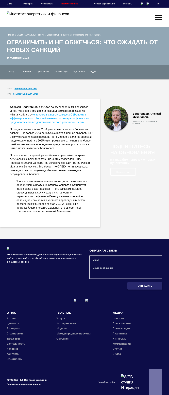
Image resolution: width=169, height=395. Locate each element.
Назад (11, 72)
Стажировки (47, 4)
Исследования (66, 323)
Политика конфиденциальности (24, 384)
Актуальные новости (35, 35)
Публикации (79, 72)
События (62, 338)
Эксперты (28, 4)
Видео (93, 72)
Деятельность (16, 343)
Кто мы (11, 318)
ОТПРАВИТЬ (145, 285)
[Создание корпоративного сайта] (131, 382)
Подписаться (123, 172)
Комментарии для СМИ (25, 94)
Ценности (13, 323)
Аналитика (120, 333)
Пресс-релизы (43, 72)
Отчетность (14, 359)
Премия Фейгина (69, 4)
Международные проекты (73, 333)
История (12, 348)
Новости (27, 72)
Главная (10, 35)
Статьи (117, 348)
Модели (61, 328)
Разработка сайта (106, 382)
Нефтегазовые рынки (26, 88)
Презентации (61, 72)
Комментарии (122, 343)
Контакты (127, 4)
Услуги (60, 318)
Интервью (119, 338)
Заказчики (13, 338)
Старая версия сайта (104, 4)
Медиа (20, 35)
